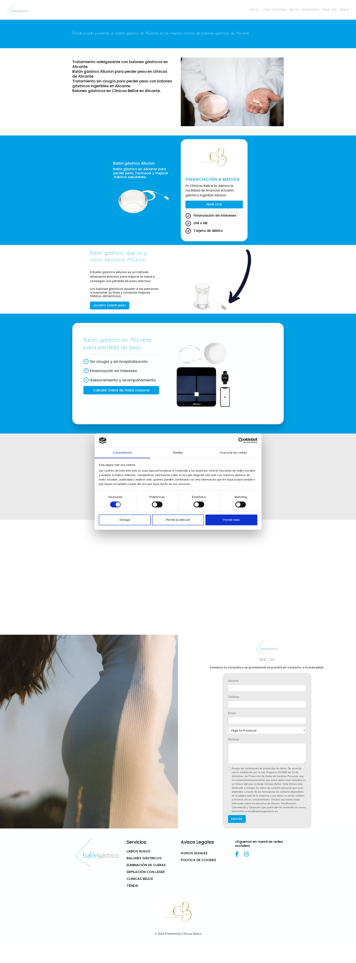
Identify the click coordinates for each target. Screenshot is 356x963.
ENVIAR (237, 819)
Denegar (125, 519)
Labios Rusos (138, 851)
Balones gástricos (144, 858)
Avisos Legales (194, 853)
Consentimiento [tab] (122, 452)
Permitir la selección (178, 519)
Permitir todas (231, 519)
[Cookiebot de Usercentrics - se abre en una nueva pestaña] (241, 440)
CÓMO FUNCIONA (274, 10)
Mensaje (233, 739)
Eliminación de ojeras (146, 865)
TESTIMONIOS (310, 10)
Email (232, 713)
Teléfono (233, 697)
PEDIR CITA (329, 10)
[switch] (157, 504)
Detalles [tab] (178, 452)
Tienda (132, 885)
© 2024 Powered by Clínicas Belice (178, 933)
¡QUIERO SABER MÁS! (109, 305)
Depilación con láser (146, 871)
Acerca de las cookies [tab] (233, 452)
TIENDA (344, 10)
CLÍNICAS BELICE (140, 878)
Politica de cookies (198, 860)
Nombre (233, 680)
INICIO (254, 10)
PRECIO (294, 10)
